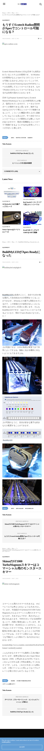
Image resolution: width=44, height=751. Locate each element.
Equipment (6, 20)
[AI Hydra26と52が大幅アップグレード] (11, 193)
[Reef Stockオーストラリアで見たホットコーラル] (32, 192)
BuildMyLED (7, 295)
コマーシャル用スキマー (8, 684)
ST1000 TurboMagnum (24, 680)
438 (41, 38)
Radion (30, 137)
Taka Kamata (6, 38)
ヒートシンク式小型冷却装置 (22, 163)
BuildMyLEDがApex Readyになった (22, 153)
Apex (12, 137)
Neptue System (21, 137)
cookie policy (6, 742)
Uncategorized (28, 199)
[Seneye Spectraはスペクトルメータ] (11, 217)
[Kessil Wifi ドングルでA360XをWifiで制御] (32, 218)
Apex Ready (19, 508)
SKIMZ (13, 680)
